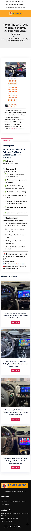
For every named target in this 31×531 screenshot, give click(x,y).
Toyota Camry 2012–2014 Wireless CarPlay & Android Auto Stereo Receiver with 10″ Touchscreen (15, 315)
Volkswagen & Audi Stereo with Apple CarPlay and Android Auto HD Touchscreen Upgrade (15, 461)
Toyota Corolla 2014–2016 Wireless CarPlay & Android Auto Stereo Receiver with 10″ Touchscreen (15, 364)
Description (6, 140)
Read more (15, 322)
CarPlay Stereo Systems (17, 128)
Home (15, 37)
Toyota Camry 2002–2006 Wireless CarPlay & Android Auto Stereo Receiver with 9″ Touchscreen (15, 412)
